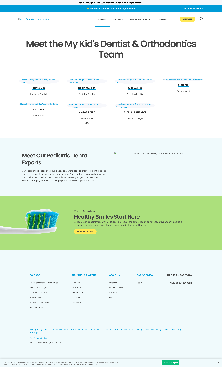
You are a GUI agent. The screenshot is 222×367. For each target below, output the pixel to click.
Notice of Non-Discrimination (98, 329)
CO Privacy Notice (140, 329)
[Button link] (202, 19)
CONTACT (35, 275)
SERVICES (117, 19)
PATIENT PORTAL (145, 275)
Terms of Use (77, 329)
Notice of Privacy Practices (56, 329)
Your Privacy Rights (38, 338)
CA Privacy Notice (122, 329)
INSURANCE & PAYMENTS (140, 19)
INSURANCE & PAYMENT (84, 275)
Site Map (34, 332)
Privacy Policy (36, 329)
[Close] (218, 362)
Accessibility (175, 329)
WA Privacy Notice (159, 329)
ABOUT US (163, 19)
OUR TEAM (102, 19)
